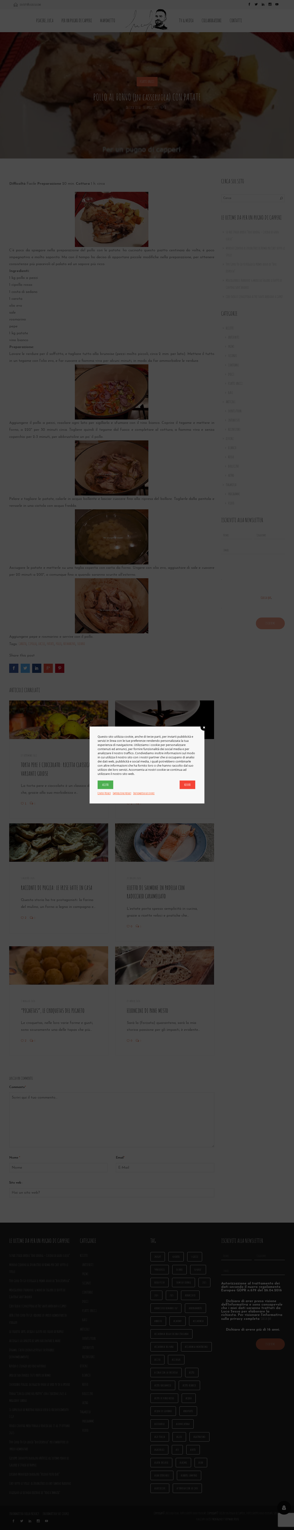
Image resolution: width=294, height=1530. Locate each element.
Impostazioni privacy (122, 793)
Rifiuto (187, 785)
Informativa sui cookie (144, 793)
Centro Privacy (104, 793)
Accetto (105, 785)
